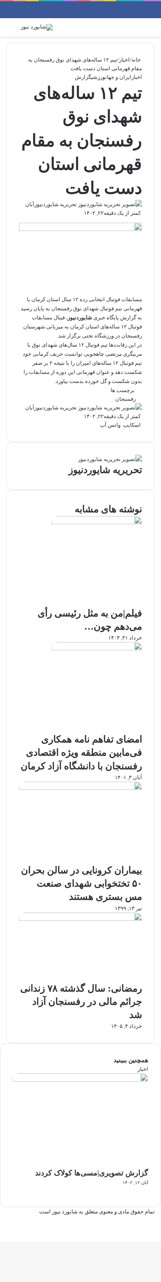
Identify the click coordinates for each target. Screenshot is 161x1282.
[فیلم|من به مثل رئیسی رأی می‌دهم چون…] (96, 522)
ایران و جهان (118, 77)
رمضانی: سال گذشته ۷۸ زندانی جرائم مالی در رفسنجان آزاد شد (81, 1001)
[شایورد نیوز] (37, 27)
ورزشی (98, 77)
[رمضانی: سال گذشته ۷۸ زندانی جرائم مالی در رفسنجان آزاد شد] (80, 919)
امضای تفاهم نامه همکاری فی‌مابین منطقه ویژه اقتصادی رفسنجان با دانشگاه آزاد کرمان (81, 752)
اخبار (124, 60)
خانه (136, 60)
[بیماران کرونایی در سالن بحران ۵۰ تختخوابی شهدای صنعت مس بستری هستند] (80, 788)
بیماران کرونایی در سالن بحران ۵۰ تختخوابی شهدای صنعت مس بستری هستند (81, 883)
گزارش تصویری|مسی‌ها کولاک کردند (91, 1173)
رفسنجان (125, 399)
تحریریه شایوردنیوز (55, 204)
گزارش (83, 77)
